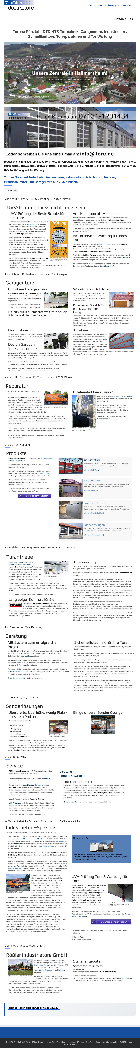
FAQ (121, 1042)
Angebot (81, 1042)
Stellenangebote (112, 1042)
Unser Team (51, 1042)
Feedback (73, 1045)
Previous (121, 18)
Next (130, 18)
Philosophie (128, 1042)
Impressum (73, 1042)
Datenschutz (100, 1042)
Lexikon (66, 1045)
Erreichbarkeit (62, 1042)
